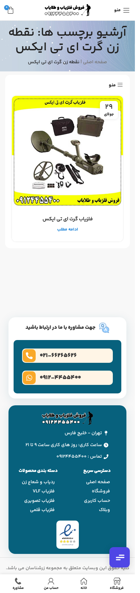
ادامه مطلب (67, 229)
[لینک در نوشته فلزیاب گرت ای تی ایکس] (67, 151)
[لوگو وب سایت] (67, 10)
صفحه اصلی (95, 62)
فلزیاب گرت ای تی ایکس (67, 219)
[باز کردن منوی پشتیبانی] (119, 557)
